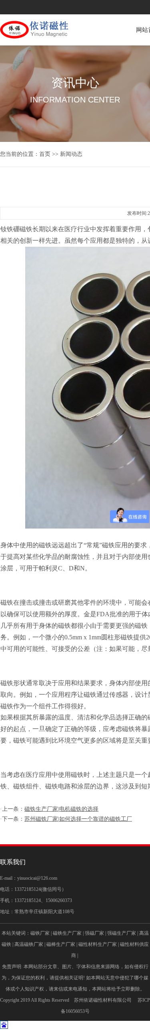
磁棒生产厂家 (60, 944)
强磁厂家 (94, 933)
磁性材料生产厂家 (97, 944)
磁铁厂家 (40, 933)
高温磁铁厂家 (28, 944)
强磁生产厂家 (121, 933)
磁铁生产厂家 (67, 933)
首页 (44, 154)
